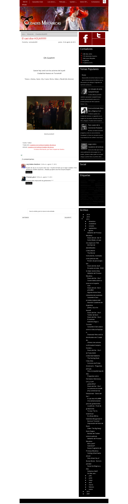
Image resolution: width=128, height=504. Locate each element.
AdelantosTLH (84, 189)
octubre (91, 226)
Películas (62, 2)
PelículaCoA (89, 202)
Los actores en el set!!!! (94, 388)
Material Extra (99, 198)
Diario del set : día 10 (94, 238)
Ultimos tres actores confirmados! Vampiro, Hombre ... (93, 345)
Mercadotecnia (85, 199)
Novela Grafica (94, 199)
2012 (87, 219)
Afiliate (24, 5)
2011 (88, 491)
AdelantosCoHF (99, 184)
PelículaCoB (30, 34)
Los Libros (51, 2)
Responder (29, 172)
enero (91, 489)
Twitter (88, 203)
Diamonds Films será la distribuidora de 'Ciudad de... (94, 337)
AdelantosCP (99, 186)
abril (90, 482)
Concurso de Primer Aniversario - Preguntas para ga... (94, 366)
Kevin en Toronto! (93, 421)
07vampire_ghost (31, 177)
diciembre (92, 221)
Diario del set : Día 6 (94, 288)
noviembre (92, 224)
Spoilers (72, 2)
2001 (88, 494)
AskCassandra (99, 191)
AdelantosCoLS (86, 186)
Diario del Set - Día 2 (94, 386)
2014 (88, 215)
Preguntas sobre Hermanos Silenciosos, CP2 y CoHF (93, 379)
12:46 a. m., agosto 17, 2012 (49, 164)
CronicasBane (100, 194)
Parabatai (101, 199)
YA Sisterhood (94, 203)
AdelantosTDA (100, 187)
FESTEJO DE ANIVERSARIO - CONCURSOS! (91, 248)
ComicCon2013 (91, 194)
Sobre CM (83, 2)
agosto (90, 230)
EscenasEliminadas (98, 196)
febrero (91, 487)
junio (90, 478)
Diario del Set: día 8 (93, 266)
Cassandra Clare (37, 2)
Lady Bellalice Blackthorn (33, 164)
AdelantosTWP (91, 189)
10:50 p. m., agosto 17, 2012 (44, 177)
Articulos (83, 191)
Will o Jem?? (91, 444)
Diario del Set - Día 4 (94, 317)
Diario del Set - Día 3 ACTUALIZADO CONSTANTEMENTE (93, 353)
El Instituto (91, 319)
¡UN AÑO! (90, 290)
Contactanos (95, 2)
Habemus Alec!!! (92, 471)
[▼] (86, 230)
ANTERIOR (25, 218)
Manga (90, 198)
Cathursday (84, 194)
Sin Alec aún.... (91, 473)
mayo (90, 480)
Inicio (25, 2)
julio (90, 476)
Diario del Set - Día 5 (94, 313)
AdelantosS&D (84, 187)
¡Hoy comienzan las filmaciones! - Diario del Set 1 (94, 393)
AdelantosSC (92, 187)
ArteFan (101, 189)
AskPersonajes (85, 192)
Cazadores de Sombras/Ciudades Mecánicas (43, 145)
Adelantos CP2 (87, 182)
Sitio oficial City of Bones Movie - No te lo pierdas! (93, 461)
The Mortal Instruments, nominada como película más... (94, 255)
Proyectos (83, 203)
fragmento (83, 198)
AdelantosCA (101, 182)
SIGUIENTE (68, 218)
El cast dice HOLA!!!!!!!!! (34, 38)
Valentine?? (91, 446)
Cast (88, 286)
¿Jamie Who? (91, 384)
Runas (84, 75)
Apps (96, 189)
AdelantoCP (101, 180)
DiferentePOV (84, 196)
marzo (91, 485)
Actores (91, 180)
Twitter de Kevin (92, 315)
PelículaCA (83, 202)
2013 (88, 217)
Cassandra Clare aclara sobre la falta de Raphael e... (94, 329)
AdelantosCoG (84, 184)
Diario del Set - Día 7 (94, 278)
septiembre (92, 228)
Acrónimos (83, 180)
